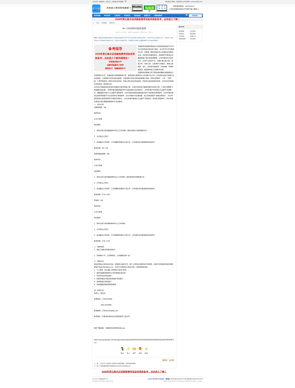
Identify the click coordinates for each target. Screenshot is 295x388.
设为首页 (95, 1)
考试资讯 (107, 15)
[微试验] (96, 12)
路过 (122, 353)
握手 (134, 353)
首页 (97, 23)
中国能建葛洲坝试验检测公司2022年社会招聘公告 (115, 366)
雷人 (128, 353)
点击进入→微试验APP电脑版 (115, 1)
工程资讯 (117, 15)
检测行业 (147, 15)
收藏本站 (102, 1)
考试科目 (127, 15)
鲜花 (140, 353)
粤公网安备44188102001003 (194, 379)
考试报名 (104, 23)
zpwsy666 (136, 32)
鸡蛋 (146, 353)
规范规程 (137, 15)
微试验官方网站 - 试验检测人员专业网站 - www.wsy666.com (183, 1)
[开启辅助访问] (164, 2)
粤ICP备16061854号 (177, 379)
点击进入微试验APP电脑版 (156, 379)
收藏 (172, 360)
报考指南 (97, 15)
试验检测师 (158, 15)
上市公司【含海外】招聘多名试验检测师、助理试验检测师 (118, 363)
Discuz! (102, 379)
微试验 (93, 23)
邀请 (165, 360)
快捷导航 (195, 15)
